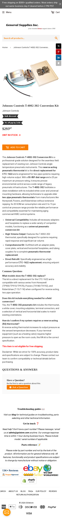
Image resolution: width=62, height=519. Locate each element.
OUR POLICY (41, 491)
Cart (57, 12)
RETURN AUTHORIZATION (27, 495)
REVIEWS (53, 491)
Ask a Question (20, 387)
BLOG (23, 491)
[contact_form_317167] (7, 512)
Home (5, 47)
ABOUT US (13, 491)
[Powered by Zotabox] (58, 63)
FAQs (30, 491)
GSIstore (29, 503)
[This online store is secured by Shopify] (28, 483)
